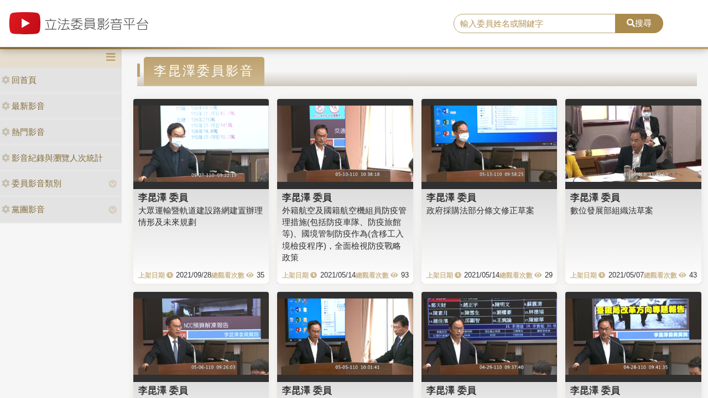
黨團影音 (28, 209)
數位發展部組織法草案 (611, 210)
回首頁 (24, 80)
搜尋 (643, 23)
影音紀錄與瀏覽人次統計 (57, 158)
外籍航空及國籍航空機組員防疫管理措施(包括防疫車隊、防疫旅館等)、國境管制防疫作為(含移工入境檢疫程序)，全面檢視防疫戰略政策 (344, 234)
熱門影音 (28, 132)
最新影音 (28, 106)
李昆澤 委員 (163, 197)
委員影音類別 (36, 183)
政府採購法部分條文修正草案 (480, 210)
